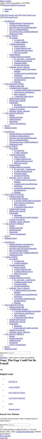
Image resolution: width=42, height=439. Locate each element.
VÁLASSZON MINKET (17, 398)
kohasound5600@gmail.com (14, 5)
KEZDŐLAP (13, 382)
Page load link (5, 436)
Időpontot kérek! (14, 409)
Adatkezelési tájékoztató (25, 432)
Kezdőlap (3, 358)
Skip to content (5, 1)
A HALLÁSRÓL (14, 387)
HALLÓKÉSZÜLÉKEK (17, 393)
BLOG (11, 404)
